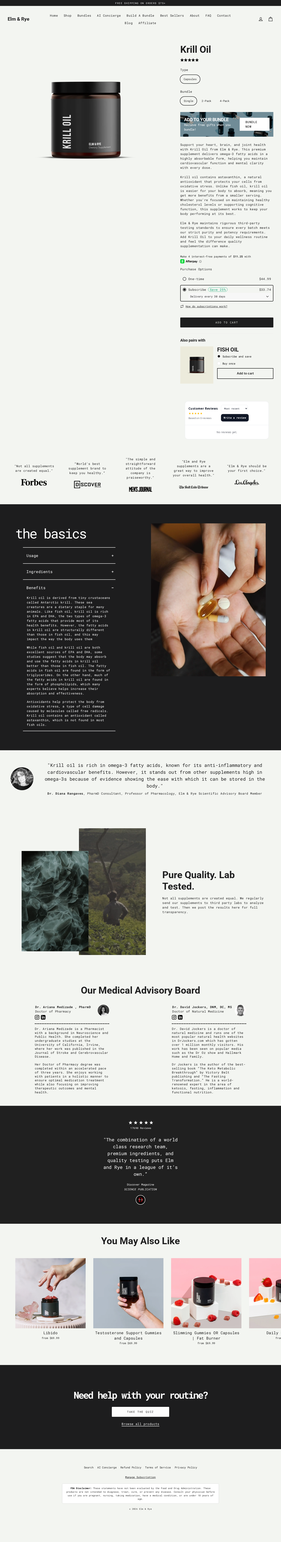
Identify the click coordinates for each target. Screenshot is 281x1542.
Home (54, 15)
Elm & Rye (18, 19)
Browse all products (140, 1424)
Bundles (84, 15)
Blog (129, 23)
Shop (68, 15)
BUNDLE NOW (251, 124)
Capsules (190, 79)
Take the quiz (140, 1412)
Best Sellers (172, 15)
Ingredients (39, 571)
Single (188, 101)
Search (88, 1467)
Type (184, 70)
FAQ (208, 15)
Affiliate (147, 23)
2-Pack (206, 101)
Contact (224, 15)
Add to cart (245, 373)
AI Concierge (109, 15)
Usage (32, 555)
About (195, 15)
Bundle (186, 91)
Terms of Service (158, 1467)
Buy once (229, 363)
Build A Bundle (140, 15)
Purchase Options (196, 269)
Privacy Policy (186, 1467)
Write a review (235, 417)
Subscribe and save (237, 356)
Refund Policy (130, 1467)
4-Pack (224, 101)
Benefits (35, 587)
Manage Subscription (140, 1477)
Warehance (156, 1511)
